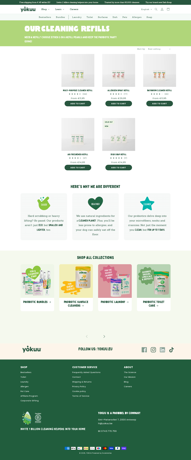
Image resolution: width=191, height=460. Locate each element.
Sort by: (141, 49)
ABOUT (128, 367)
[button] (45, 9)
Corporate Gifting (30, 400)
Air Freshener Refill (78, 154)
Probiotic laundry (113, 302)
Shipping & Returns (81, 382)
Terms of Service (80, 396)
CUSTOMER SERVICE (84, 367)
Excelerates (107, 453)
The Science (130, 372)
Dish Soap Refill (119, 154)
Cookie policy (79, 391)
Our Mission (130, 377)
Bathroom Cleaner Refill (159, 90)
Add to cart (77, 103)
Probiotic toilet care (153, 303)
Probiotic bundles (35, 302)
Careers (128, 386)
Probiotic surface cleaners (76, 303)
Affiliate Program (29, 396)
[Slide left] (86, 336)
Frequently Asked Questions (86, 372)
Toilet (23, 377)
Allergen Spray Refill (119, 90)
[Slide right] (104, 336)
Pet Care (25, 391)
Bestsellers (26, 372)
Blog (126, 382)
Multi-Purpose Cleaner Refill (78, 90)
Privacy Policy (79, 386)
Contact (76, 377)
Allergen (25, 386)
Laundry (24, 382)
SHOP (24, 367)
